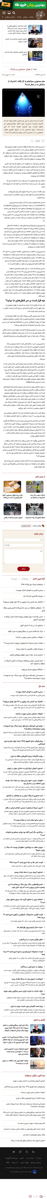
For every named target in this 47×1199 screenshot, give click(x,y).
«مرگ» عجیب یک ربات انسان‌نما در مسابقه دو (37, 496)
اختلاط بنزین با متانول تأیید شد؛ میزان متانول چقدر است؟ (25, 901)
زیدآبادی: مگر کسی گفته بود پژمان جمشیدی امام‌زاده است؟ (25, 834)
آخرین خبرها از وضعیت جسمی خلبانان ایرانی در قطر (24, 807)
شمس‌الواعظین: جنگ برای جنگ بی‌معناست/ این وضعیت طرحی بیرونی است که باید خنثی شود (26, 886)
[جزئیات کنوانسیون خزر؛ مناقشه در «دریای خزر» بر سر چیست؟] (37, 1064)
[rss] (33, 1152)
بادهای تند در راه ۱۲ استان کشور (31, 625)
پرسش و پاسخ (36, 1162)
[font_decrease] (32, 141)
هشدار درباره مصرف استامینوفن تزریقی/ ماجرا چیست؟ (23, 643)
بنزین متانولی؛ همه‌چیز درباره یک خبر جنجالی (16, 53)
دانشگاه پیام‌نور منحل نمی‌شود (32, 669)
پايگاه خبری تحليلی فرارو (19, 1168)
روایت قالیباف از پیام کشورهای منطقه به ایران (27, 756)
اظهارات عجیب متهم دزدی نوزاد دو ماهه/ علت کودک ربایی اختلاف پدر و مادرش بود (25, 782)
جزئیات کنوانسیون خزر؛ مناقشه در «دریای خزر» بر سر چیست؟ (15, 1062)
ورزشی (25, 17)
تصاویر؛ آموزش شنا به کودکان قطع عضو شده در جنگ (28, 1140)
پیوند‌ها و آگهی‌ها (12, 1158)
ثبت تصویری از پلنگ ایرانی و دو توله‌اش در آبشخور (24, 795)
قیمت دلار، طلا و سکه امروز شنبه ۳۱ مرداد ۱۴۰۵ (26, 862)
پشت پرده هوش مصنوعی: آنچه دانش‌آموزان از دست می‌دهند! (12, 496)
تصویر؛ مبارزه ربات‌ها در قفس (13, 517)
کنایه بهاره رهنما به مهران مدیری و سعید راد (31, 1123)
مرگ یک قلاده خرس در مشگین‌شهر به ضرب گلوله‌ (25, 631)
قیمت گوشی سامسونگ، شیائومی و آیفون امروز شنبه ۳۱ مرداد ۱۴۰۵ (24, 916)
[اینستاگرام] (20, 1152)
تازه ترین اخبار (39, 578)
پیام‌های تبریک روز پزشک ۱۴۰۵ (32, 584)
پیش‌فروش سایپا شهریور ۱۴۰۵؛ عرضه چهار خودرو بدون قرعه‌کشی (24, 743)
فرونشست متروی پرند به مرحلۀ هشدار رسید (27, 979)
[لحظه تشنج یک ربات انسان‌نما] (35, 509)
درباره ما (39, 1158)
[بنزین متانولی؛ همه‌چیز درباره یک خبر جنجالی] (35, 56)
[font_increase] (43, 141)
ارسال (23, 569)
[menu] (4, 13)
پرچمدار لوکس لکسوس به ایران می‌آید (29, 649)
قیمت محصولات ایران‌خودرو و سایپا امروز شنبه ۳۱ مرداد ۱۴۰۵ (24, 953)
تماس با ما (29, 1158)
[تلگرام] (13, 1152)
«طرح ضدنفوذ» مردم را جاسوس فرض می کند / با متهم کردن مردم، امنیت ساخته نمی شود (16, 1052)
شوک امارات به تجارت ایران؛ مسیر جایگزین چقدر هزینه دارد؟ (24, 993)
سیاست (31, 17)
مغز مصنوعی (26, 526)
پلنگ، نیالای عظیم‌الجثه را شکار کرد (34, 1135)
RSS (8, 1162)
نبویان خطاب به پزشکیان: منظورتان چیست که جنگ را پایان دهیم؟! (25, 849)
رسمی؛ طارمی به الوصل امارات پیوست (29, 590)
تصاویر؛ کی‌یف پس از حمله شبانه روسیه (28, 872)
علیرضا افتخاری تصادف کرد (33, 596)
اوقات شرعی (24, 1162)
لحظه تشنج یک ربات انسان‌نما (35, 517)
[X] (26, 1152)
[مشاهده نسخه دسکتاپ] (9, 12)
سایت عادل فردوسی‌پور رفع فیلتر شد (30, 927)
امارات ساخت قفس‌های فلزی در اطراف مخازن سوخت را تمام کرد (24, 1129)
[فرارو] (40, 15)
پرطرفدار (24, 578)
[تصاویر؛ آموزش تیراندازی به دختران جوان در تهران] (35, 43)
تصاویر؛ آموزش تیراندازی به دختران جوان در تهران (16, 40)
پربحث (14, 578)
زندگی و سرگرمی (10, 17)
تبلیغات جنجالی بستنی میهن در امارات (29, 637)
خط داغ (42, 686)
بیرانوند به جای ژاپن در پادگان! (32, 966)
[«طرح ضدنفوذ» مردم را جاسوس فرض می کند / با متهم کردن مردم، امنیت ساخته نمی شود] (37, 1052)
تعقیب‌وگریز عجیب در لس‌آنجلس (31, 939)
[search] (13, 13)
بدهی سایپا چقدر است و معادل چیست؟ (28, 820)
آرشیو (22, 1158)
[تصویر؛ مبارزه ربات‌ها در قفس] (12, 509)
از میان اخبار (40, 477)
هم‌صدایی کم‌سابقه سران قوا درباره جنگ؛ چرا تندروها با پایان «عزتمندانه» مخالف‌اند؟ (24, 677)
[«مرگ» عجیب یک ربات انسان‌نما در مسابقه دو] (35, 487)
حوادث (19, 17)
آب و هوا (15, 1162)
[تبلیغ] (23, 5)
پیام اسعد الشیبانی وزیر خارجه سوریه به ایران (27, 1006)
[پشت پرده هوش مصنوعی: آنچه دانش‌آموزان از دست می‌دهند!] (12, 487)
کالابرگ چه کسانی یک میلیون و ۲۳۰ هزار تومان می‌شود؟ (23, 602)
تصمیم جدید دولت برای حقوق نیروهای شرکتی (26, 654)
